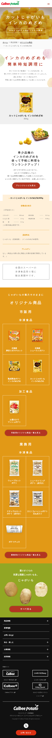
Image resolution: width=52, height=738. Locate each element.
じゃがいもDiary (39, 680)
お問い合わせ (9, 635)
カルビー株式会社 (9, 680)
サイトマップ (22, 713)
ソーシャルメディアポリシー (33, 715)
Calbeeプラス (9, 692)
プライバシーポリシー (16, 715)
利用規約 (31, 713)
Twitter (26, 725)
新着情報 (7, 628)
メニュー (48, 4)
